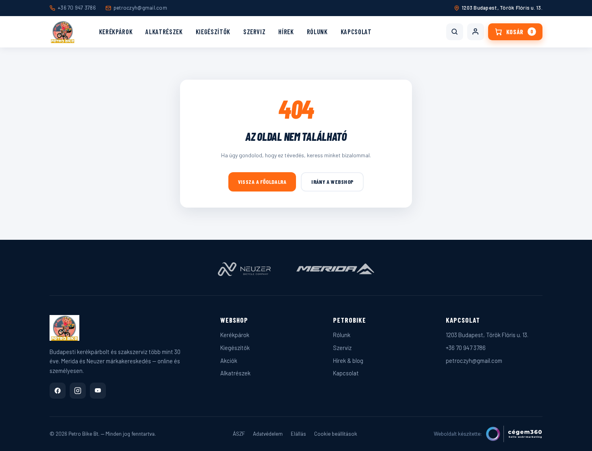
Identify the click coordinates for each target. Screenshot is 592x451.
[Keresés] (454, 31)
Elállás (298, 433)
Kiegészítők (213, 31)
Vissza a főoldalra (262, 181)
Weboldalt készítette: (458, 433)
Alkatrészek (163, 31)
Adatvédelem (268, 433)
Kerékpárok (116, 31)
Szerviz (254, 31)
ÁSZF (239, 433)
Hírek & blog (348, 360)
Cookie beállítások (335, 433)
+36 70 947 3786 (77, 7)
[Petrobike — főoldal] (63, 32)
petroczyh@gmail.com (140, 7)
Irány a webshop (332, 181)
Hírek (286, 31)
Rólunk (317, 31)
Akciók (228, 360)
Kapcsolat (356, 31)
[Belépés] (475, 31)
